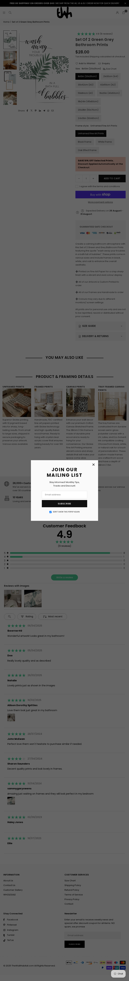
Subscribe (64, 503)
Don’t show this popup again (66, 512)
